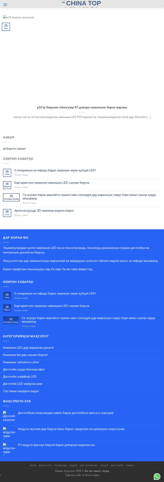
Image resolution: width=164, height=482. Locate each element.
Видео (73, 465)
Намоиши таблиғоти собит (21, 362)
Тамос (130, 465)
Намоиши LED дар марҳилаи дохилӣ (28, 347)
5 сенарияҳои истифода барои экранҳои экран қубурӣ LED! (55, 170)
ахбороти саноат (14, 148)
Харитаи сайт (73, 475)
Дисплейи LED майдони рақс (23, 383)
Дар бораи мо (89, 465)
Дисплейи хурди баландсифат (24, 369)
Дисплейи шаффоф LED (20, 376)
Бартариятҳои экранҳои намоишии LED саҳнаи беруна (51, 182)
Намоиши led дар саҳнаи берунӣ (25, 354)
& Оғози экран (90, 475)
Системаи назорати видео (21, 391)
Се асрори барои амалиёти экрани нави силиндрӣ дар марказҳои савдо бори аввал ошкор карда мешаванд (89, 196)
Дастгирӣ (117, 465)
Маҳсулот (45, 465)
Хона (33, 465)
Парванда (60, 465)
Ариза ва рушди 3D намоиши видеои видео (44, 210)
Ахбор (104, 465)
